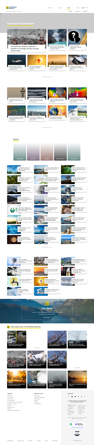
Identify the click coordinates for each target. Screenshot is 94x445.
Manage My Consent (12, 403)
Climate (14, 11)
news (10, 11)
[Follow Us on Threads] (81, 396)
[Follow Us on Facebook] (68, 396)
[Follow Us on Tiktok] (78, 396)
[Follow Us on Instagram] (72, 396)
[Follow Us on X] (84, 396)
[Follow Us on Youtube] (75, 396)
